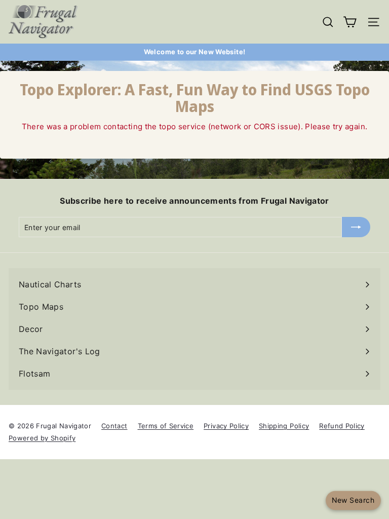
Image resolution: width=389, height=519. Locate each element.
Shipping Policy (284, 426)
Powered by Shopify (42, 438)
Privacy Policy (226, 426)
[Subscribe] (356, 227)
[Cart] (350, 22)
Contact (114, 426)
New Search (353, 500)
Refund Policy (342, 426)
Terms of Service (166, 426)
